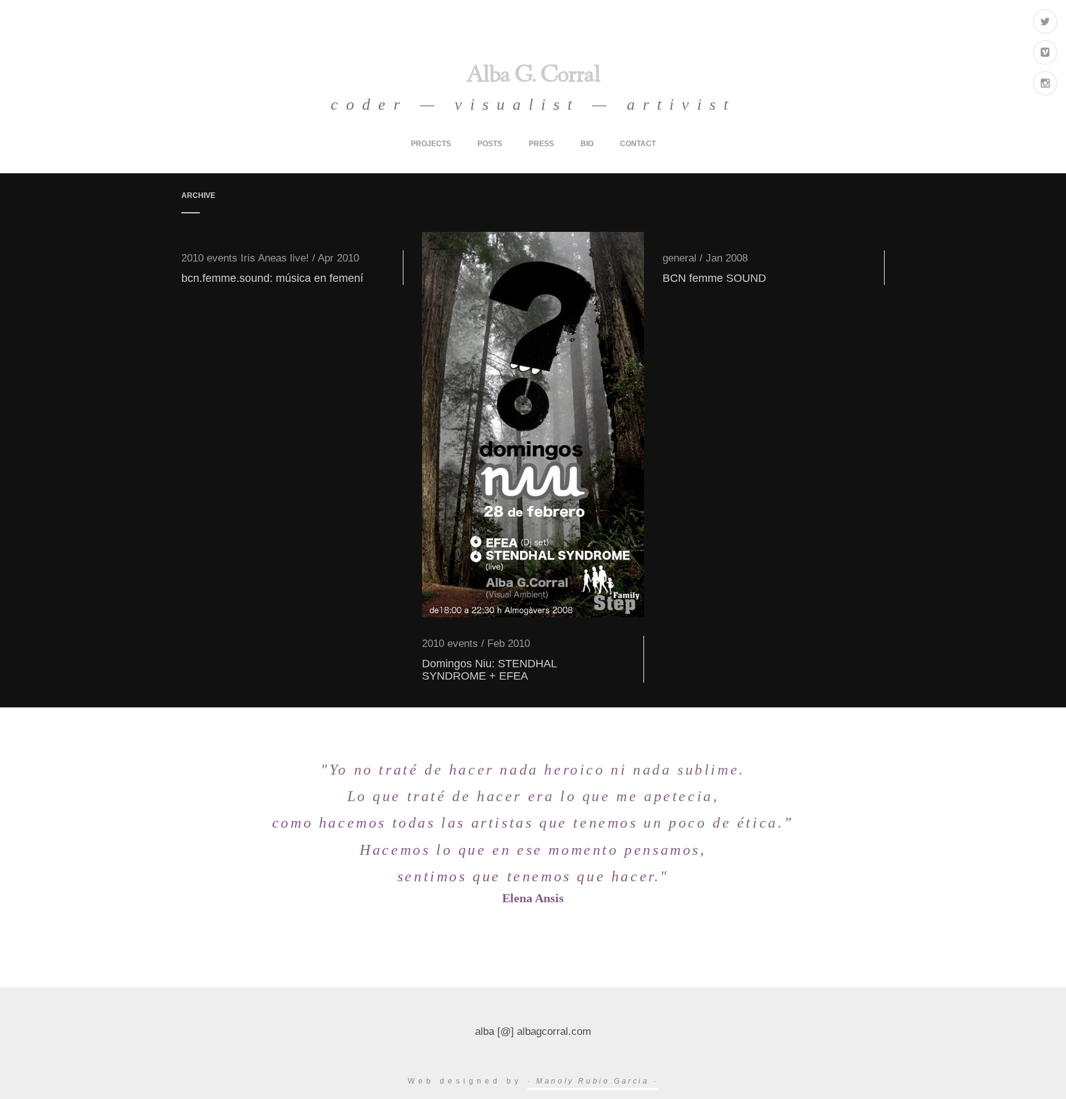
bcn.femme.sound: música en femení (272, 278)
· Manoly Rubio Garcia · (592, 1081)
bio (587, 143)
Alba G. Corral (533, 76)
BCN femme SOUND (714, 278)
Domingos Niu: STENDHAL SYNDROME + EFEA (489, 669)
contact (638, 143)
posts (489, 143)
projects (431, 143)
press (541, 143)
